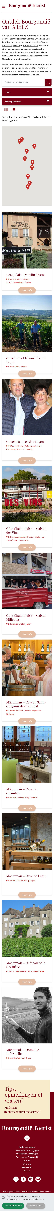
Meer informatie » (37, 1199)
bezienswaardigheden (13, 52)
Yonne (44, 42)
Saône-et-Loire (30, 45)
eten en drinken (32, 52)
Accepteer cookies (13, 1205)
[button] (28, 187)
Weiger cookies (36, 1205)
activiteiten (7, 55)
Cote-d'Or (7, 45)
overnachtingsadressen (30, 55)
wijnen (43, 52)
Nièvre (16, 45)
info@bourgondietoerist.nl (24, 1111)
